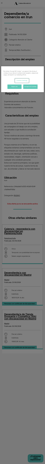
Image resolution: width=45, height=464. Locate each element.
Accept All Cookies (30, 86)
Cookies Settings (22, 80)
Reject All (14, 86)
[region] (22, 79)
